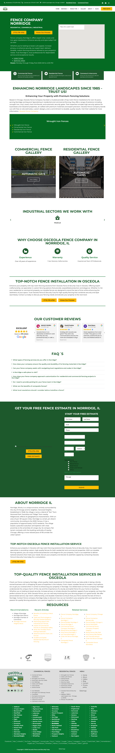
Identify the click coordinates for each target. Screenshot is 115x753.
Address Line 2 (69, 445)
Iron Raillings (36, 682)
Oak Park (55, 727)
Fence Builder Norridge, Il (69, 622)
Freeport (94, 717)
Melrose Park (37, 719)
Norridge (55, 717)
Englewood (75, 709)
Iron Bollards (36, 691)
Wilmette (55, 707)
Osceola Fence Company (28, 111)
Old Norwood (56, 730)
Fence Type (73, 8)
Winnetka (55, 709)
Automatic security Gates (39, 680)
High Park (36, 707)
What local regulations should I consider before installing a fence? (38, 390)
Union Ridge (37, 732)
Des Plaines (18, 715)
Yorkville (94, 706)
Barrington (75, 736)
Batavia (74, 727)
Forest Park (18, 727)
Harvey (93, 723)
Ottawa (93, 713)
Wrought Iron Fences (57, 121)
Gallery (83, 8)
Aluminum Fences (37, 698)
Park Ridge (56, 732)
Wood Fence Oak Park (93, 632)
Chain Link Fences (76, 468)
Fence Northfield (91, 624)
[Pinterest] (15, 690)
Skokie (35, 730)
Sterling (74, 719)
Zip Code (67, 457)
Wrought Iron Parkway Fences (41, 692)
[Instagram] (108, 3)
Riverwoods (37, 723)
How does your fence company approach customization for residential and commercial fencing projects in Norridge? (54, 377)
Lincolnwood (37, 717)
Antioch (74, 734)
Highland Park (38, 709)
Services (64, 8)
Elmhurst (17, 721)
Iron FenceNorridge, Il (68, 634)
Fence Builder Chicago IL (94, 622)
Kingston (94, 725)
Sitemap (83, 691)
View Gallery (33, 179)
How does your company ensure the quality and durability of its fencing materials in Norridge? (49, 364)
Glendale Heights (20, 734)
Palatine (74, 732)
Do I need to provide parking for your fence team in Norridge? (37, 382)
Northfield (55, 721)
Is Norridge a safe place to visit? (25, 372)
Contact (85, 683)
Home (57, 8)
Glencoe (16, 730)
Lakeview (36, 713)
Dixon (93, 715)
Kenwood (74, 711)
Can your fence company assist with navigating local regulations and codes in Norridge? (47, 368)
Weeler (93, 721)
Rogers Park (37, 725)
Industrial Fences (37, 699)
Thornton (94, 736)
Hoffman (94, 734)
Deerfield (17, 713)
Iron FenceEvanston (93, 636)
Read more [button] (40, 340)
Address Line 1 (69, 439)
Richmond (75, 717)
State (77, 451)
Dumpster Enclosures (38, 696)
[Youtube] (105, 3)
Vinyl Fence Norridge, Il (68, 632)
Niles (53, 715)
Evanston (17, 723)
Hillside (74, 723)
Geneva (74, 715)
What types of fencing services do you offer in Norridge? (35, 360)
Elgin (15, 719)
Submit (81, 487)
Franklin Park (18, 725)
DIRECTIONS (18, 58)
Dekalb (93, 727)
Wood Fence (74, 464)
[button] (11, 125)
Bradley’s (94, 711)
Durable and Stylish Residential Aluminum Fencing (41, 639)
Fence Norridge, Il (67, 624)
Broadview (75, 730)
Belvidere (94, 732)
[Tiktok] (21, 690)
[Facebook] (102, 3)
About (90, 8)
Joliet (73, 721)
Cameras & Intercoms (38, 701)
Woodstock (75, 725)
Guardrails (35, 694)
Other (72, 470)
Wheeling (36, 736)
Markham (94, 719)
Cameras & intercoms (67, 684)
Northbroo (55, 719)
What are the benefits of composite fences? (30, 386)
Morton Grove (37, 721)
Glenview (17, 732)
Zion (92, 709)
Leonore (94, 730)
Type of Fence (69, 460)
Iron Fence (73, 462)
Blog (97, 8)
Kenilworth (36, 711)
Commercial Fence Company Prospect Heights (92, 628)
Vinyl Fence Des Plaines (94, 634)
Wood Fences (36, 687)
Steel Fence (74, 466)
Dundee (16, 717)
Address (67, 434)
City (65, 451)
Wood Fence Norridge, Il (69, 630)
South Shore (75, 706)
